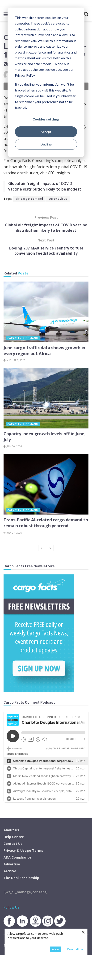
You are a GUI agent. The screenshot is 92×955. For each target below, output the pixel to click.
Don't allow (75, 949)
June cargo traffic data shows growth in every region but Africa (44, 350)
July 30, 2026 (14, 446)
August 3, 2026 (15, 360)
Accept (46, 132)
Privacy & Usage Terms (23, 850)
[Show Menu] (6, 14)
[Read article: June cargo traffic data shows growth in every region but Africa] (46, 312)
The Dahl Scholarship (21, 878)
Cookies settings (46, 119)
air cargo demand (29, 199)
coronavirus (58, 199)
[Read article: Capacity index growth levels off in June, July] (46, 398)
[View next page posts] (50, 548)
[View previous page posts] (41, 548)
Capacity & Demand (22, 338)
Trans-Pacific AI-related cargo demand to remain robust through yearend (46, 522)
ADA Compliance (17, 857)
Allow (55, 949)
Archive (10, 871)
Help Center (14, 837)
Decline (46, 144)
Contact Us (13, 843)
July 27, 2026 (14, 532)
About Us (11, 830)
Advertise (12, 864)
